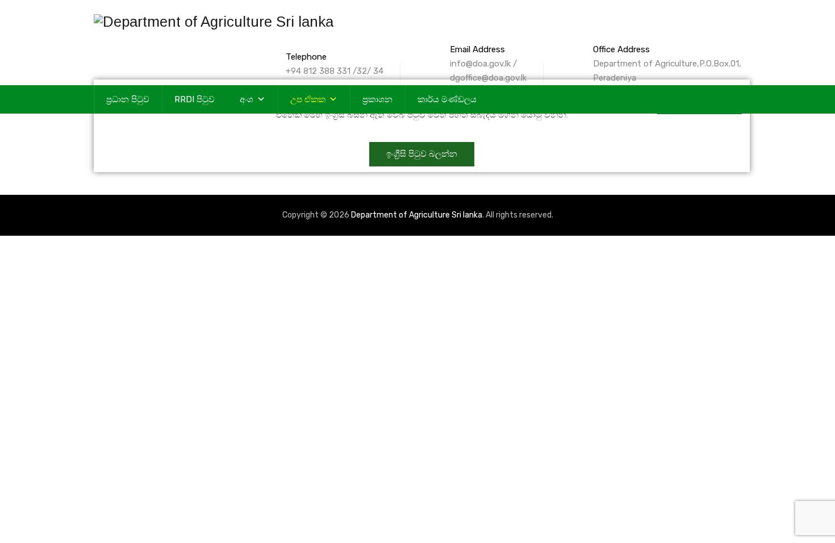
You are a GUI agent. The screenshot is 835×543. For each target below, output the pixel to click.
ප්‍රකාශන (377, 99)
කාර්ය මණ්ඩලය (447, 99)
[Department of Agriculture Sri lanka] (213, 21)
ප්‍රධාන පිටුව (127, 99)
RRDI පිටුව (194, 99)
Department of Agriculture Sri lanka (416, 215)
